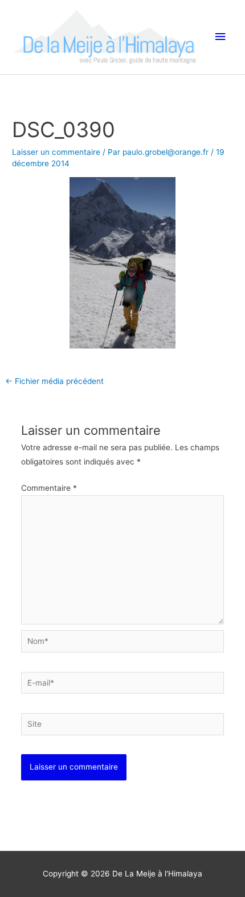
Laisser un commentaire (56, 152)
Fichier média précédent (54, 381)
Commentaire (49, 487)
